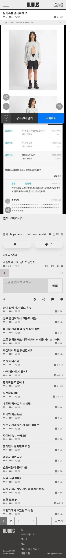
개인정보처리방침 (30, 548)
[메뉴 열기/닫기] (6, 4)
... (26, 520)
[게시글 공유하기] (43, 299)
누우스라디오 (28, 534)
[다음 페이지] (40, 521)
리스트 (24, 539)
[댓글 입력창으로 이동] (52, 299)
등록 (55, 285)
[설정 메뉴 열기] (34, 299)
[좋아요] (61, 299)
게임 (23, 543)
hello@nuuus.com (55, 553)
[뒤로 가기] (4, 299)
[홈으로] (33, 3)
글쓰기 (59, 520)
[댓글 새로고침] (61, 255)
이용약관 (25, 553)
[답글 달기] (61, 266)
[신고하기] (57, 266)
